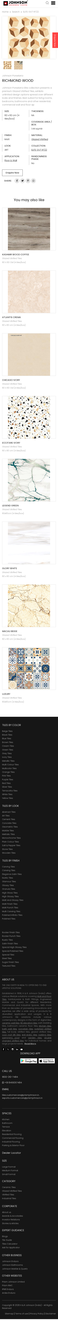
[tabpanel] (29, 37)
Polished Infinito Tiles (12, 915)
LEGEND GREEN (10, 505)
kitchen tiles (45, 1026)
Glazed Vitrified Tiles (12, 1191)
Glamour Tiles (9, 881)
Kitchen (5, 1119)
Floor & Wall (11, 160)
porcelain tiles (25, 1028)
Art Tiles (6, 815)
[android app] (28, 1060)
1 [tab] (27, 55)
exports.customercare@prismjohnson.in (22, 1098)
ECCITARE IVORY (11, 442)
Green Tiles (7, 749)
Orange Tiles (8, 772)
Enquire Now (55, 41)
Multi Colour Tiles (10, 764)
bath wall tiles (9, 1028)
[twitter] (8, 1049)
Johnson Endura (10, 1261)
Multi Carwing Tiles (11, 911)
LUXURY (6, 694)
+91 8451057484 (13, 1082)
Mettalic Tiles (8, 834)
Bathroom (7, 1123)
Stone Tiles (7, 849)
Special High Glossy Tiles (14, 947)
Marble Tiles (8, 830)
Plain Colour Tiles (10, 841)
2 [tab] (30, 55)
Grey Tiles (7, 753)
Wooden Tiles (8, 852)
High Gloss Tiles (10, 892)
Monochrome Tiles (11, 838)
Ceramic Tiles (9, 1187)
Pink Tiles (6, 775)
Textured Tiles (8, 965)
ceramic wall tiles (10, 1023)
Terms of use (21, 1313)
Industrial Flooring (11, 1141)
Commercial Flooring (12, 1138)
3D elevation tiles (28, 1023)
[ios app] (47, 1060)
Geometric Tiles (10, 826)
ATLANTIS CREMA (11, 317)
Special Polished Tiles (12, 951)
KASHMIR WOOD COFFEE (15, 254)
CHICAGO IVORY (11, 380)
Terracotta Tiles (9, 790)
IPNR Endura (8, 1289)
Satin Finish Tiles (10, 943)
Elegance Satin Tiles (12, 874)
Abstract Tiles (8, 812)
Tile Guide (7, 1240)
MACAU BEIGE (9, 631)
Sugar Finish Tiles (10, 962)
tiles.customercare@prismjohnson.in (20, 1095)
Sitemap (9, 1313)
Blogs (5, 1236)
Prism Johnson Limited (13, 1281)
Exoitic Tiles (7, 877)
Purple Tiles (7, 779)
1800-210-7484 (10, 1077)
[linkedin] (17, 1049)
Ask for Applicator (11, 1247)
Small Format (8, 1174)
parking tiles (44, 1034)
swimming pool (10, 1037)
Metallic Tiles (8, 761)
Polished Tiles (8, 918)
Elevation (6, 1130)
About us (6, 1212)
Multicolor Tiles (9, 768)
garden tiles (35, 1037)
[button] (47, 3)
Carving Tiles (8, 866)
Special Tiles (8, 954)
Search (16, 11)
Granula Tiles (8, 889)
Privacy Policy (37, 1313)
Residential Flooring (12, 1134)
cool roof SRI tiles (11, 1034)
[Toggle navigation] (52, 3)
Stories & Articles (10, 1223)
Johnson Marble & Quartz (15, 1268)
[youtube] (21, 1049)
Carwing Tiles (8, 870)
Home (5, 11)
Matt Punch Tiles (10, 907)
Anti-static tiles (29, 1034)
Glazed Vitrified (39, 139)
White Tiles (7, 794)
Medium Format (10, 1170)
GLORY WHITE (9, 568)
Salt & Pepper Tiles (11, 845)
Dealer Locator (11, 1153)
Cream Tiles (8, 746)
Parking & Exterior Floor (13, 1145)
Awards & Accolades (12, 1216)
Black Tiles (7, 734)
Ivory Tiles (7, 757)
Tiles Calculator (9, 1243)
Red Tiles (6, 783)
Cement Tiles (8, 819)
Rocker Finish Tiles (11, 932)
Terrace (6, 1126)
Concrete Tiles (9, 823)
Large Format (9, 1166)
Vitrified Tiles (8, 1194)
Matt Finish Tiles (9, 904)
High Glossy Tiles (10, 896)
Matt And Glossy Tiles (12, 900)
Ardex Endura (8, 1293)
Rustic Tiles (7, 939)
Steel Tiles (7, 958)
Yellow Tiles (7, 798)
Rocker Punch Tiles (11, 936)
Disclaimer (50, 1313)
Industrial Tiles (9, 1198)
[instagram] (12, 1049)
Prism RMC (7, 1285)
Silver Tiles (7, 786)
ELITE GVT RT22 (31, 11)
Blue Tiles (6, 738)
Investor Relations (11, 1219)
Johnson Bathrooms (12, 1265)
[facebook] (3, 1049)
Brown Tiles (7, 742)
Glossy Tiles (8, 885)
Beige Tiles (7, 731)
